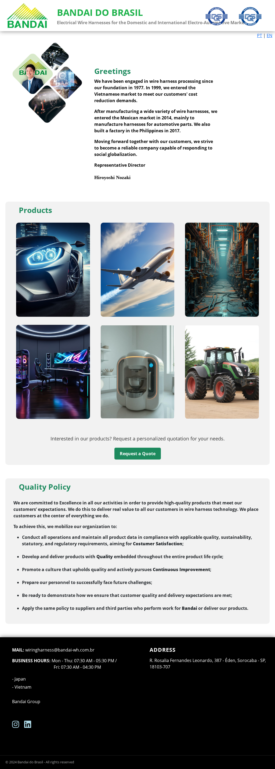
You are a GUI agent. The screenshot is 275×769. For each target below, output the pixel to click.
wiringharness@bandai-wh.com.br (60, 650)
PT (259, 35)
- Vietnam (21, 687)
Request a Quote (137, 454)
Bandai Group (26, 701)
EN (269, 35)
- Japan (19, 679)
